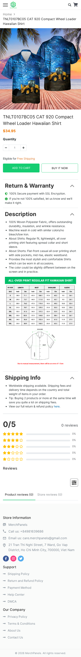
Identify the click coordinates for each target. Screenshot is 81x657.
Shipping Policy (18, 574)
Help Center (16, 594)
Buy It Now (60, 168)
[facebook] (6, 559)
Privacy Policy (17, 617)
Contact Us (15, 637)
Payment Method (19, 588)
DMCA (12, 601)
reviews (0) (19, 494)
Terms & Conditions (21, 623)
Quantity (9, 139)
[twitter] (21, 559)
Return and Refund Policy (25, 581)
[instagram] (13, 559)
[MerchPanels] (13, 5)
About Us (13, 630)
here (57, 406)
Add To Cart (21, 167)
